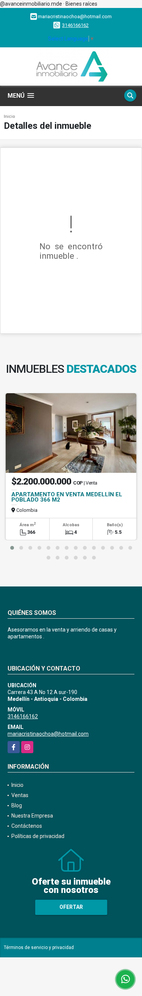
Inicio (9, 116)
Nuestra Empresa (32, 816)
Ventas (19, 795)
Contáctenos (26, 826)
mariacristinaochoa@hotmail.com (48, 734)
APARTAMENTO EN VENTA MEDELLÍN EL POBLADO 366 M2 (66, 497)
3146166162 (75, 25)
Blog (16, 805)
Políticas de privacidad (37, 836)
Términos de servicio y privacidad (39, 947)
